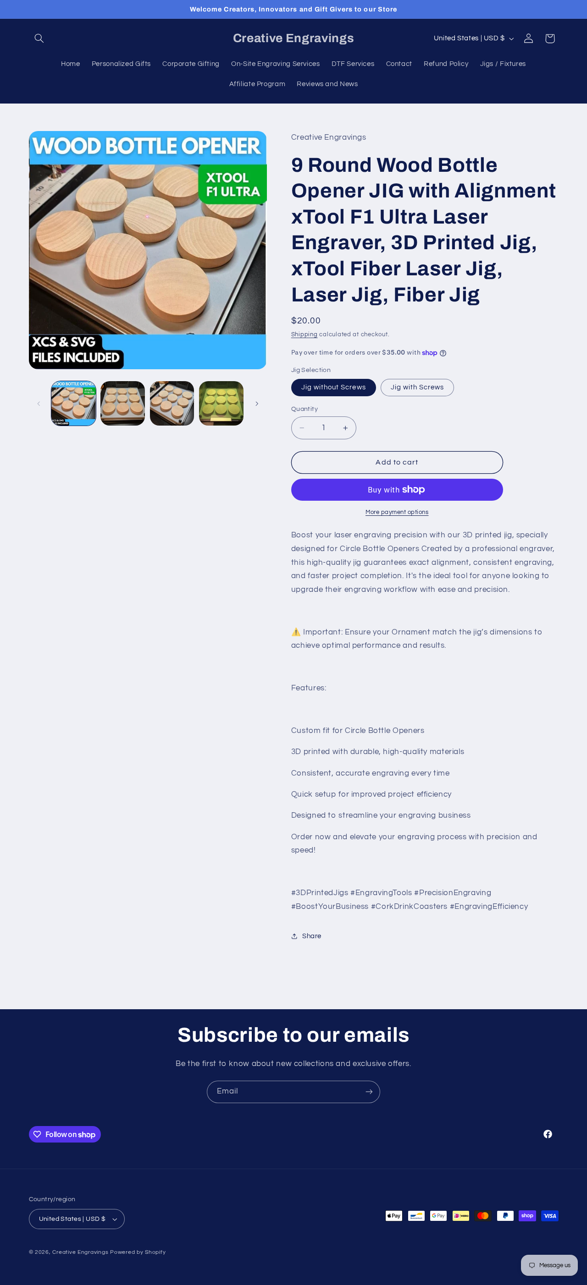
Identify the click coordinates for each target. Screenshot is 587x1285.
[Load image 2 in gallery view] (122, 403)
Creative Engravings (80, 1252)
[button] (39, 38)
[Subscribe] (369, 1092)
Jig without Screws (333, 387)
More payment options (397, 512)
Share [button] (311, 936)
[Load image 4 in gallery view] (221, 403)
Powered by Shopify (138, 1252)
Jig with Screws (417, 387)
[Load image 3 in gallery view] (172, 403)
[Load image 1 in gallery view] (73, 403)
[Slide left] (39, 404)
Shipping (304, 335)
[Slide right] (257, 404)
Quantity (304, 409)
